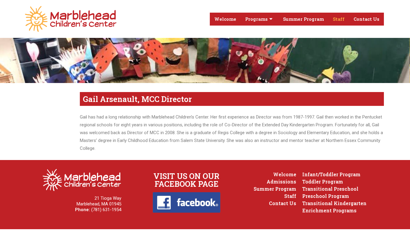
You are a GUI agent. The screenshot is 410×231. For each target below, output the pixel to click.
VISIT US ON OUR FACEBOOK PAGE (186, 180)
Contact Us (366, 19)
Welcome (225, 19)
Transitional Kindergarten (334, 203)
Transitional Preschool (330, 189)
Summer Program (303, 19)
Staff (339, 19)
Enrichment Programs (329, 210)
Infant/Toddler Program (331, 174)
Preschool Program (325, 196)
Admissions (281, 181)
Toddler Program (322, 181)
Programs (256, 19)
